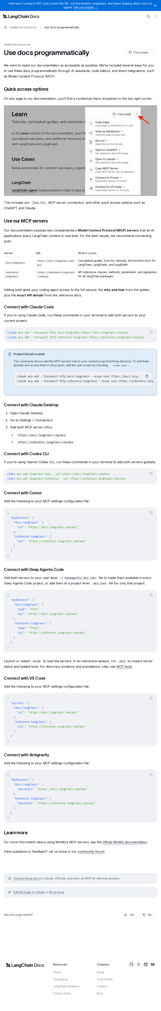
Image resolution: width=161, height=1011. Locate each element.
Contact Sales (62, 993)
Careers (102, 986)
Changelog (60, 979)
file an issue (56, 892)
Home (100, 972)
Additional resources (17, 44)
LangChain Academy (66, 986)
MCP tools (124, 666)
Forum (57, 972)
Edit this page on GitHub (29, 892)
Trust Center (105, 979)
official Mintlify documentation (124, 842)
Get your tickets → (86, 7)
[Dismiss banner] (155, 5)
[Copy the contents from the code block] (151, 332)
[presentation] (80, 334)
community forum (91, 851)
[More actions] (156, 16)
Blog (100, 993)
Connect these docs (27, 878)
